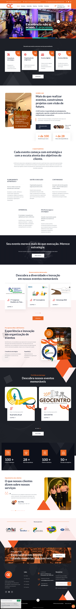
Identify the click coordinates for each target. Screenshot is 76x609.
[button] (37, 428)
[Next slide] (58, 21)
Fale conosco (38, 255)
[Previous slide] (58, 25)
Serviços (23, 6)
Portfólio (40, 6)
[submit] (69, 584)
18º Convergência (16, 300)
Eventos (35, 6)
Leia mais (9, 304)
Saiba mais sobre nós (43, 126)
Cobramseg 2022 (38, 300)
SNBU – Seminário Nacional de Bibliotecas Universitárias (62, 301)
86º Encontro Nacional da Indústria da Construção (52, 418)
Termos (15, 603)
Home (18, 6)
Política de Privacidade (5, 605)
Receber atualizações (62, 588)
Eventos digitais (45, 58)
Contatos (46, 6)
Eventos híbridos (63, 58)
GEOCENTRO (14, 415)
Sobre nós (29, 6)
